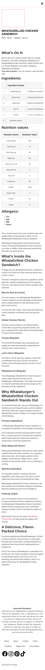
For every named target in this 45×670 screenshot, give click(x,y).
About (15, 641)
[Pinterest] (17, 654)
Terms (35, 641)
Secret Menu (34, 646)
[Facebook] (5, 654)
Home (6, 641)
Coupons (7, 646)
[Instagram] (11, 654)
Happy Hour (20, 646)
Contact (25, 641)
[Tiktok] (23, 654)
